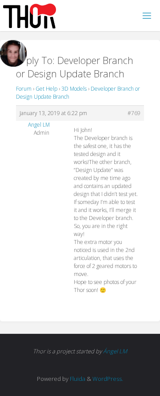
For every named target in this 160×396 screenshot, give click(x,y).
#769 (134, 113)
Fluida (76, 379)
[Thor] (29, 15)
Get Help (46, 88)
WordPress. (107, 379)
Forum (24, 88)
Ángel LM (115, 351)
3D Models (74, 88)
